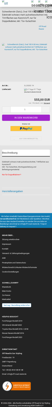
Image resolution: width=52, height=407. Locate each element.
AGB (4, 258)
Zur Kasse (6, 295)
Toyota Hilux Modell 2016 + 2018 (15, 329)
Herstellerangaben (12, 191)
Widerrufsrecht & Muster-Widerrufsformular (19, 267)
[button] (6, 109)
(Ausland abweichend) (32, 92)
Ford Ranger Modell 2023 (12, 337)
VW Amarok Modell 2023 (12, 325)
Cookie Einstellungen (10, 272)
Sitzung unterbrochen (10, 239)
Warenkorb (6, 287)
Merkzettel (6, 299)
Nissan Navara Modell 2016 (13, 333)
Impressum (6, 244)
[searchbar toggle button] (34, 3)
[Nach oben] (44, 403)
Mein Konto (6, 291)
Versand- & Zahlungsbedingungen (16, 253)
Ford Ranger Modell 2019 (12, 321)
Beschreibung (9, 152)
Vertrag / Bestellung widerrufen (17, 305)
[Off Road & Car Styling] (5, 3)
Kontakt (5, 249)
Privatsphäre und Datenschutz (14, 263)
